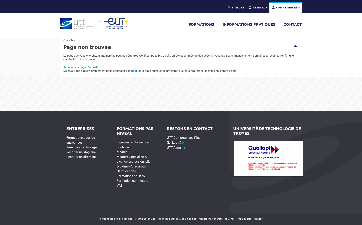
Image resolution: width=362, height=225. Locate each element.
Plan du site (244, 218)
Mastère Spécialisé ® (132, 157)
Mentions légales (145, 218)
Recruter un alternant (81, 157)
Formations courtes (131, 176)
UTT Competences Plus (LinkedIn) (183, 140)
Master (122, 152)
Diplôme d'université (131, 166)
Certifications (126, 171)
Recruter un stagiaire (81, 152)
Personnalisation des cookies (115, 218)
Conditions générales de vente (217, 218)
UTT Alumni (175, 147)
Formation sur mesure (132, 181)
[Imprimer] (295, 47)
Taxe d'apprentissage (81, 147)
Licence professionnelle (133, 161)
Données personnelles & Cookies (177, 218)
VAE (120, 185)
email (134, 71)
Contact (259, 218)
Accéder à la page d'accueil (80, 67)
